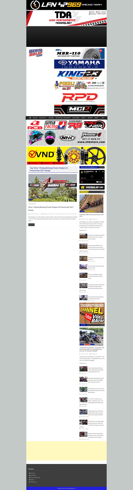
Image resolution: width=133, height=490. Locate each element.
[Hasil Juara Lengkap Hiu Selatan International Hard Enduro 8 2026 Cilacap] (83, 275)
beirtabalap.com (45, 213)
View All (102, 191)
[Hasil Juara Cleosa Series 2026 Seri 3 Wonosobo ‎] (83, 258)
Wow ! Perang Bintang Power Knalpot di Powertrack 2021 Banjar (65, 213)
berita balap (51, 213)
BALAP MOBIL (75, 118)
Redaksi (32, 479)
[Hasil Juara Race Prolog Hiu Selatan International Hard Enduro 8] (83, 297)
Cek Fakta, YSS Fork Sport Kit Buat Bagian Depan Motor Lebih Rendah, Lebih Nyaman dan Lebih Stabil (95, 435)
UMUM (96, 118)
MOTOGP (35, 118)
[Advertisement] (66, 36)
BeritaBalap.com (94, 219)
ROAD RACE (42, 118)
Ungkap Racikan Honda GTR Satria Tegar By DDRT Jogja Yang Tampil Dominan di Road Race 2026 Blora (95, 413)
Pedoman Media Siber (35, 477)
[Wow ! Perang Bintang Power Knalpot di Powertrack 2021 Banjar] (52, 188)
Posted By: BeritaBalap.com (34, 213)
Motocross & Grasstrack (38, 199)
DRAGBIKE (51, 118)
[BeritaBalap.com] (30, 118)
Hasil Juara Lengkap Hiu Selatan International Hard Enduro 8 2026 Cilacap (95, 276)
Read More (82, 230)
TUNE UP (83, 118)
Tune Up (92, 344)
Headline (30, 199)
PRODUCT (90, 118)
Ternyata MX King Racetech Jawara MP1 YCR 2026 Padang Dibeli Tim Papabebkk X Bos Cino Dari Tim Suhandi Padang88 (91, 349)
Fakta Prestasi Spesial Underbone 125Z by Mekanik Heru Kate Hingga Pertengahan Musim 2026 (95, 370)
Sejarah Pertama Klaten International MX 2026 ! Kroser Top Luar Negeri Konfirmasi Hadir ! (96, 237)
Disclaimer (33, 473)
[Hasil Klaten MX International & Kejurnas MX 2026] (91, 203)
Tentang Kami (34, 482)
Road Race (87, 344)
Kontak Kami (33, 475)
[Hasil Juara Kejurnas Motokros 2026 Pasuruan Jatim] (83, 266)
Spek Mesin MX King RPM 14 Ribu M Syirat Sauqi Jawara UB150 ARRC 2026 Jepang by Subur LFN (96, 380)
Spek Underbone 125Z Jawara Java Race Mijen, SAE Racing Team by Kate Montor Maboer (96, 390)
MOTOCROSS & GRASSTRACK (63, 118)
